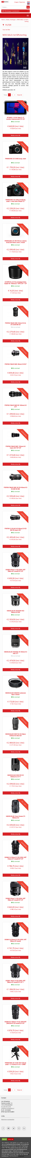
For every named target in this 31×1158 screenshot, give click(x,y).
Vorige (5, 95)
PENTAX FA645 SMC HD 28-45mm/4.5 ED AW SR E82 (15, 488)
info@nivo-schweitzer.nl (7, 1108)
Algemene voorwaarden (7, 1119)
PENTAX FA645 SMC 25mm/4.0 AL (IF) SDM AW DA (15, 324)
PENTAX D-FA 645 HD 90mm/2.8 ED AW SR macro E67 (16, 529)
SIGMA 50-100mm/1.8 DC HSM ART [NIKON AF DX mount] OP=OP (15, 1022)
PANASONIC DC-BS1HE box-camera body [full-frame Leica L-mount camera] (16, 242)
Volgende (19, 95)
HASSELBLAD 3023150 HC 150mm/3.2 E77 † (15, 776)
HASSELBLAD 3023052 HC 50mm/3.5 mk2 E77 (15, 652)
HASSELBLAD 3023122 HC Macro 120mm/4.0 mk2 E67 (15, 735)
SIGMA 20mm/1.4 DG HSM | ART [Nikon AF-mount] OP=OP (15, 570)
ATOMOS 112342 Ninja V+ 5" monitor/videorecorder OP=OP (15, 118)
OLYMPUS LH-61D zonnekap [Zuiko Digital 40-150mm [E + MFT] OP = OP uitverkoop (15, 283)
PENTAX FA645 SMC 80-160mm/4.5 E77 (16, 406)
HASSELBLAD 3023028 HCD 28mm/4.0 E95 (15, 611)
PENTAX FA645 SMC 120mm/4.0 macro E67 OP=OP (15, 447)
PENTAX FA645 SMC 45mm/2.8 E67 (15, 364)
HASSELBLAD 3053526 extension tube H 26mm (15, 693)
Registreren (22, 2)
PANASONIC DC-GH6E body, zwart (15, 159)
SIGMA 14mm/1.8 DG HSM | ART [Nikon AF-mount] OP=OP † (15, 981)
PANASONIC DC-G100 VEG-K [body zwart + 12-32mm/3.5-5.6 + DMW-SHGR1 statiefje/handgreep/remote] (15, 1064)
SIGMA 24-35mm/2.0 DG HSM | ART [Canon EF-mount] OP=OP (15, 858)
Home (3, 19)
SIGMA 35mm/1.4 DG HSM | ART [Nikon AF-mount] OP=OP (15, 899)
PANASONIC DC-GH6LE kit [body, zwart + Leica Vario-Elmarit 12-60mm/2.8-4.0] (16, 201)
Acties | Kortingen (11, 19)
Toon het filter (6, 29)
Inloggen (16, 2)
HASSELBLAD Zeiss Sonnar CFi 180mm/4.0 (15, 817)
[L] (24, 1128)
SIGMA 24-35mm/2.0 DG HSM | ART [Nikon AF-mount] (15, 940)
